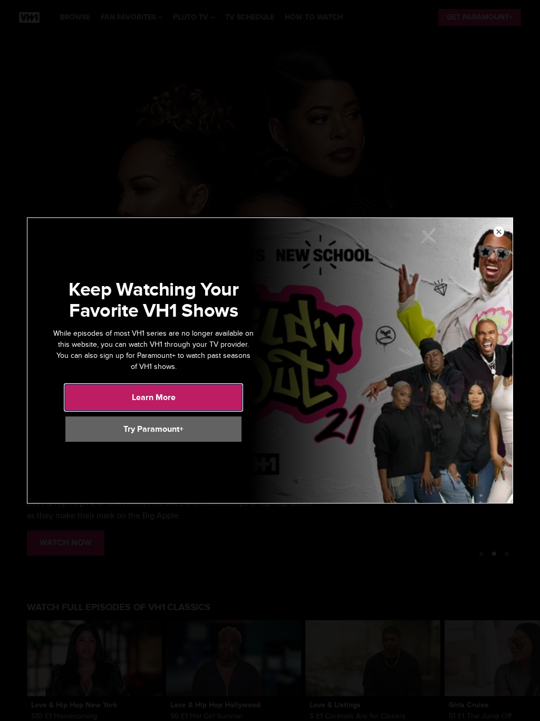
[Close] (499, 232)
